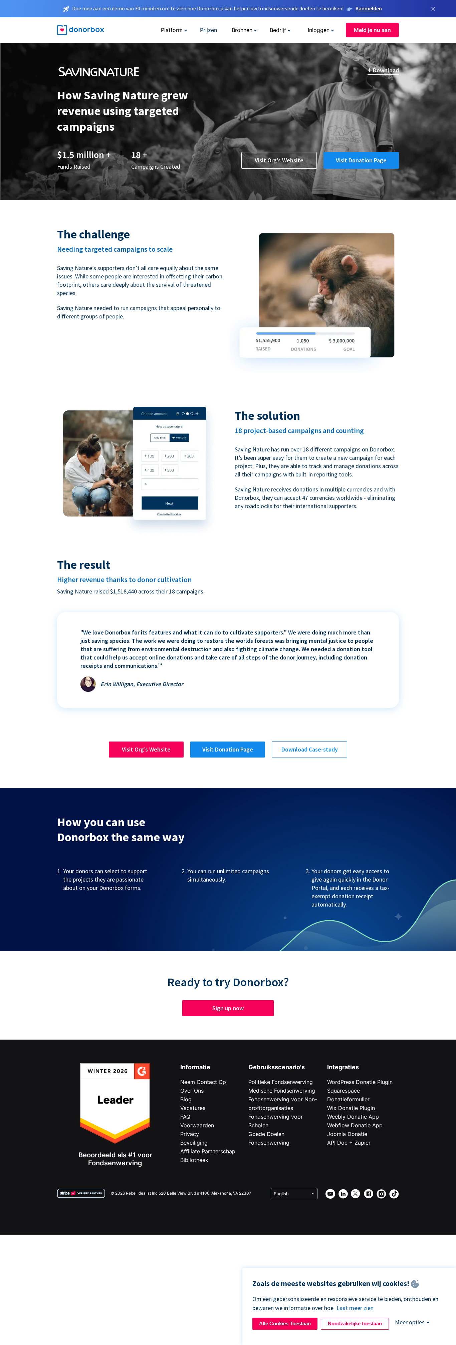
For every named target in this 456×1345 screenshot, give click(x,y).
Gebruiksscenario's (276, 1067)
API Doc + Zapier (349, 1142)
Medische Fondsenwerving (281, 1090)
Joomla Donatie (347, 1134)
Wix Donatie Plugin (351, 1108)
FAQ (185, 1116)
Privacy (189, 1134)
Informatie (195, 1067)
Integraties (343, 1067)
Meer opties (410, 1322)
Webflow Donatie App (355, 1125)
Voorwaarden (197, 1125)
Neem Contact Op (203, 1082)
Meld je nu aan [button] (372, 30)
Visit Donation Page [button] (361, 160)
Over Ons (192, 1090)
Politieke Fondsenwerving (280, 1082)
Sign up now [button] (228, 1008)
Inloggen (318, 30)
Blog (186, 1099)
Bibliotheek (194, 1160)
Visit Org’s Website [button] (279, 160)
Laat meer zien (355, 1308)
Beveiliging (194, 1142)
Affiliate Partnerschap (207, 1151)
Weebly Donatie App (353, 1116)
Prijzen (208, 30)
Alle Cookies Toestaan (285, 1323)
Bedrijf (278, 30)
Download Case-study (309, 749)
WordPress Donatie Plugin (360, 1082)
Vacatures (192, 1108)
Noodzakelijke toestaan (355, 1323)
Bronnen (242, 30)
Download (385, 70)
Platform (172, 30)
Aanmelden (369, 8)
